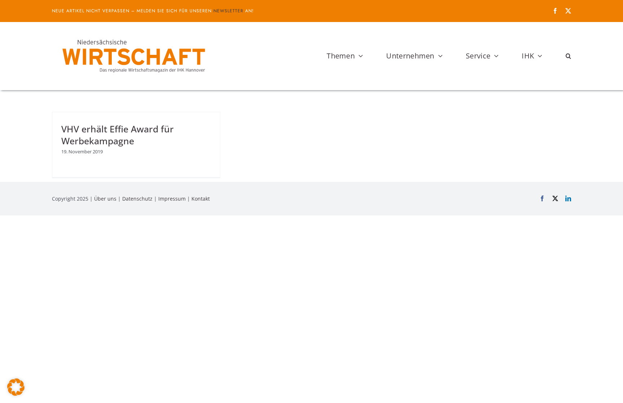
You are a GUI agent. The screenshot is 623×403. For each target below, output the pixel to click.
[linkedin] (568, 198)
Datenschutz (137, 198)
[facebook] (555, 11)
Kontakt (200, 198)
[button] (568, 55)
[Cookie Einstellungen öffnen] (16, 394)
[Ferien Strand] (133, 36)
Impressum (172, 198)
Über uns (105, 198)
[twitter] (568, 11)
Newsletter (228, 11)
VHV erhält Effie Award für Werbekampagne (117, 135)
